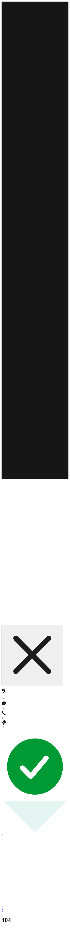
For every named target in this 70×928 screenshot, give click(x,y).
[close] (32, 655)
